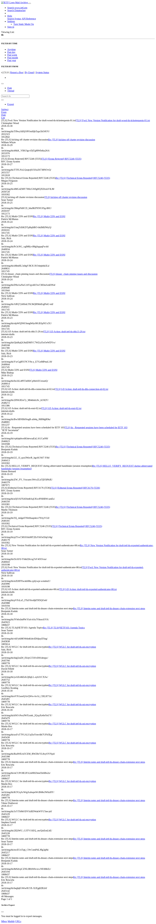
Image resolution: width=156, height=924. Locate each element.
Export (10, 104)
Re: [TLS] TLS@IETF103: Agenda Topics (64, 627)
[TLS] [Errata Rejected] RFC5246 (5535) (61, 159)
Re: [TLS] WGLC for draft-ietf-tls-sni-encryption (72, 647)
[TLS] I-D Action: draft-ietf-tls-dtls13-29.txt (64, 331)
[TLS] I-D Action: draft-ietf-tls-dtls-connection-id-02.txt (81, 389)
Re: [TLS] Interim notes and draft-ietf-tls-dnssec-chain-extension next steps (109, 608)
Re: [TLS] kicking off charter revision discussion (71, 139)
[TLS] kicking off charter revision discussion (65, 197)
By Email (29, 72)
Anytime (11, 49)
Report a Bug (16, 72)
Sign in (10, 27)
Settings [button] (11, 21)
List (3, 117)
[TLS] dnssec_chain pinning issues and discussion (73, 274)
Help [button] (9, 16)
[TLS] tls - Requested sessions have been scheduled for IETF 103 (95, 427)
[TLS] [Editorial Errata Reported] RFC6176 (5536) (75, 488)
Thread (10, 90)
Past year (11, 60)
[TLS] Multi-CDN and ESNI (43, 370)
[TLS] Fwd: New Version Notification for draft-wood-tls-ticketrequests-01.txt (113, 120)
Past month (12, 57)
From (3, 112)
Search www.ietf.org (17, 7)
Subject (4, 109)
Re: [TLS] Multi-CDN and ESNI (49, 216)
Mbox (4, 921)
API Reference (29, 18)
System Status (42, 72)
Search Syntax (14, 18)
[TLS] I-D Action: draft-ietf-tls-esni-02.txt (61, 408)
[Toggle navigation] (29, 3)
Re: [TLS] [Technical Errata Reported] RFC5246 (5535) (83, 178)
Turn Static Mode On (23, 24)
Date (9, 88)
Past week (12, 55)
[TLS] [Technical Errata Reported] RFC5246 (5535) (77, 526)
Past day (11, 52)
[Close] (2, 911)
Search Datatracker (16, 10)
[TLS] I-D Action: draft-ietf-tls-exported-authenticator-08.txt (88, 589)
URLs (18, 921)
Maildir (11, 921)
